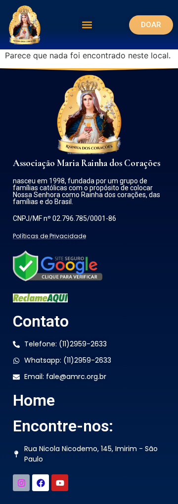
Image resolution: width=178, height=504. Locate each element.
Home (34, 400)
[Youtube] (59, 482)
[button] (87, 25)
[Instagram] (21, 482)
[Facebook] (40, 482)
